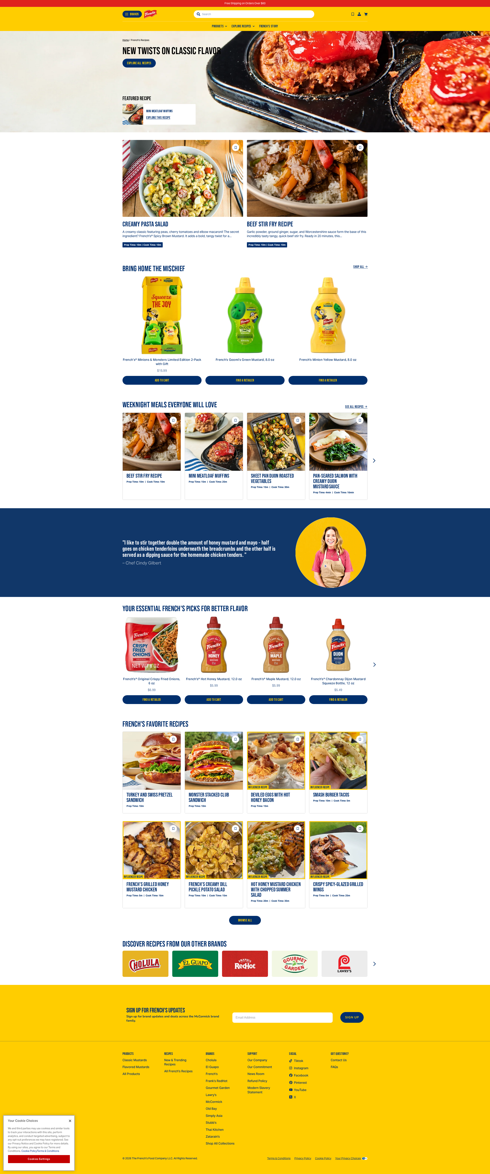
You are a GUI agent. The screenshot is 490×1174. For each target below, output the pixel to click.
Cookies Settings (39, 1159)
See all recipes (354, 406)
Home (125, 40)
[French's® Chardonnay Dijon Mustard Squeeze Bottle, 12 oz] (338, 645)
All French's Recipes (178, 1071)
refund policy (257, 1081)
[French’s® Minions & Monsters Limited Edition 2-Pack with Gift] (162, 315)
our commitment (259, 1067)
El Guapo (212, 1067)
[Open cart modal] (366, 14)
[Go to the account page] (359, 14)
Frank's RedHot (216, 1081)
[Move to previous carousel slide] (116, 460)
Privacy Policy (302, 1158)
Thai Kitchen (215, 1130)
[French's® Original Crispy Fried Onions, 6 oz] (151, 645)
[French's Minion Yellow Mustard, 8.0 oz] (328, 315)
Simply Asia (214, 1116)
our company (257, 1060)
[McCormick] (145, 964)
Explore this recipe (158, 117)
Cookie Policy (323, 1158)
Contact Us (339, 1060)
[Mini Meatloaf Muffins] (132, 114)
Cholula (211, 1060)
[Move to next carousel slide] (374, 460)
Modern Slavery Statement (258, 1090)
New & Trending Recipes (175, 1062)
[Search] (198, 14)
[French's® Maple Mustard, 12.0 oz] (276, 645)
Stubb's (211, 1123)
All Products (131, 1074)
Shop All (358, 266)
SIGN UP (352, 1017)
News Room (255, 1074)
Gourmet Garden (218, 1088)
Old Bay (211, 1109)
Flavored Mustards (135, 1067)
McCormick (214, 1102)
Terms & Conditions (279, 1158)
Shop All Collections (220, 1143)
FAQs (334, 1067)
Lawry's (211, 1095)
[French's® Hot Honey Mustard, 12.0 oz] (214, 645)
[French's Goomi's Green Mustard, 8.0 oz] (244, 315)
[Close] (70, 1121)
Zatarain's (213, 1137)
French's (212, 1074)
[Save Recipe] (352, 14)
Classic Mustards (134, 1060)
